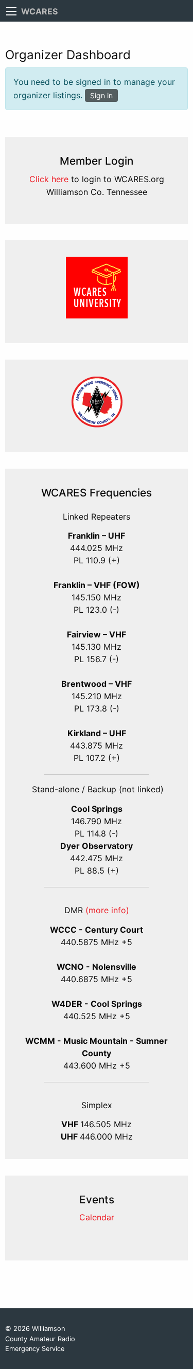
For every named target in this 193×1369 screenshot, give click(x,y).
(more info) (107, 910)
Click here (48, 179)
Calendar (96, 1217)
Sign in (101, 95)
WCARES (39, 11)
